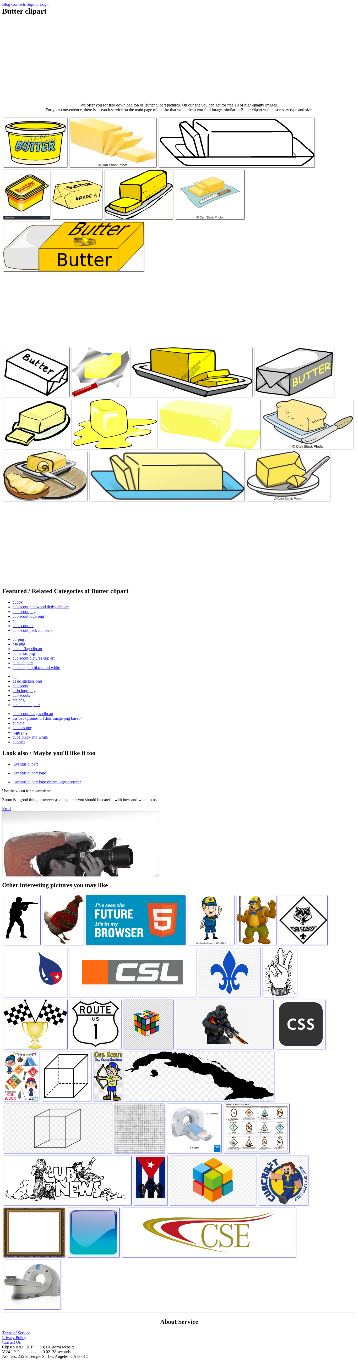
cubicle (18, 723)
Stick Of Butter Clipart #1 (180, 441)
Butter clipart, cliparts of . (73, 212)
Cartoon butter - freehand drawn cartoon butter (299, 441)
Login (45, 4)
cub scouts (21, 695)
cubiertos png (24, 653)
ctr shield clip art (26, 704)
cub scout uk (23, 625)
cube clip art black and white (36, 667)
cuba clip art (23, 663)
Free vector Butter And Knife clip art (100, 389)
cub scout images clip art (33, 713)
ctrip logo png (24, 690)
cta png (19, 700)
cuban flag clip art (27, 648)
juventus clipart (25, 764)
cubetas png (22, 728)
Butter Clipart (15, 441)
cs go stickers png (27, 681)
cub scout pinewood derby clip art (41, 607)
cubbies (19, 742)
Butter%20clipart (17, 212)
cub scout (20, 686)
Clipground (26, 1345)
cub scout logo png (28, 616)
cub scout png (24, 611)
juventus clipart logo (29, 773)
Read (6, 808)
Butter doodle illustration (267, 494)
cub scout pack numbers (32, 630)
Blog (6, 4)
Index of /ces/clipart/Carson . (181, 160)
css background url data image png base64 (48, 718)
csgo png (20, 732)
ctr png (18, 639)
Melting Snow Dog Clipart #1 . (98, 441)
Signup (33, 4)
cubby (18, 602)
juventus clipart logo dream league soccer (47, 782)
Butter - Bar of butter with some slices (99, 160)
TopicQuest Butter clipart (275, 389)
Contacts (18, 4)
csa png (19, 644)
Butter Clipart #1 (103, 494)
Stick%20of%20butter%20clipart (158, 389)
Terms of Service (16, 1333)
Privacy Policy (14, 1337)
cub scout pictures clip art (34, 658)
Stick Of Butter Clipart (123, 212)
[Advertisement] (179, 59)
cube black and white (30, 737)
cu (15, 621)
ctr (15, 676)
